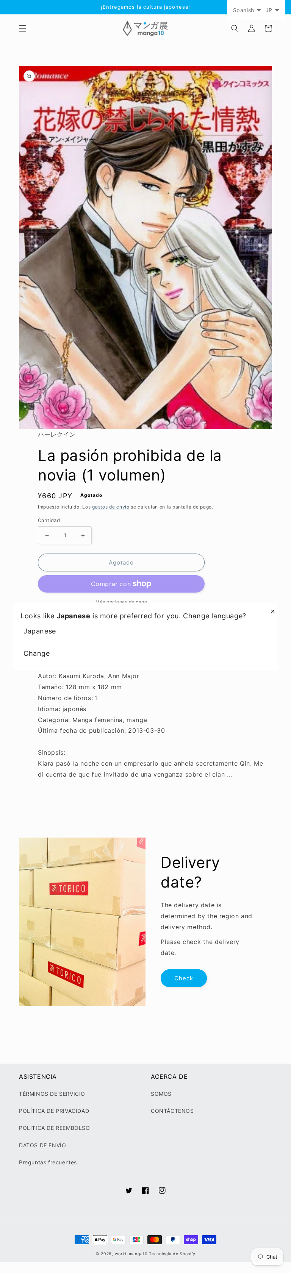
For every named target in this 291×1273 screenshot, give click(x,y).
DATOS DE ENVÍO (42, 1145)
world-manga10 (131, 1253)
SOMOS (161, 1093)
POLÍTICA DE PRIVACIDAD (54, 1111)
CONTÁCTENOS (172, 1111)
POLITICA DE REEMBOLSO (54, 1128)
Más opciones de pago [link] (121, 602)
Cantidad (49, 520)
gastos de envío (111, 507)
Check (183, 978)
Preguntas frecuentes (48, 1162)
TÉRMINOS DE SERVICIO (52, 1093)
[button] (22, 28)
